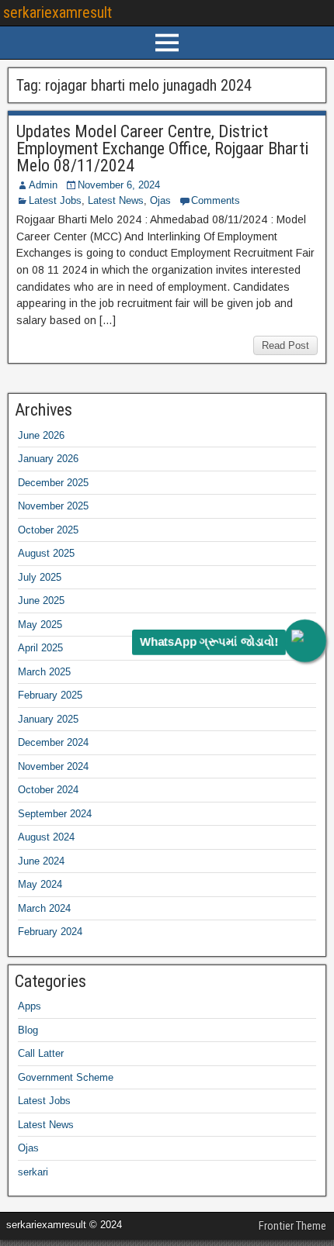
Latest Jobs (55, 200)
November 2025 (53, 506)
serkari (33, 1172)
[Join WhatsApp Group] (305, 641)
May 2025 (40, 624)
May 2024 (40, 884)
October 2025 (48, 530)
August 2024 (46, 837)
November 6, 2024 (119, 185)
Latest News (116, 200)
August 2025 (46, 553)
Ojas (160, 200)
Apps (29, 1006)
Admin (43, 185)
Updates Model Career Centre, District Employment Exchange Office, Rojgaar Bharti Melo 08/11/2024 (162, 148)
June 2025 (41, 600)
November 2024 (53, 766)
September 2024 (55, 814)
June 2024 (41, 861)
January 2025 (48, 719)
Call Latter (41, 1053)
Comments (215, 200)
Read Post (285, 345)
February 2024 (50, 931)
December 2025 (53, 482)
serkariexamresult (57, 12)
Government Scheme (65, 1077)
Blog (28, 1030)
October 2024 (48, 790)
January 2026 (48, 458)
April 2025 (40, 648)
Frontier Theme (292, 1226)
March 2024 (44, 908)
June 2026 (41, 435)
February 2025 (50, 695)
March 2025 (44, 672)
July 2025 (39, 577)
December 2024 (53, 742)
